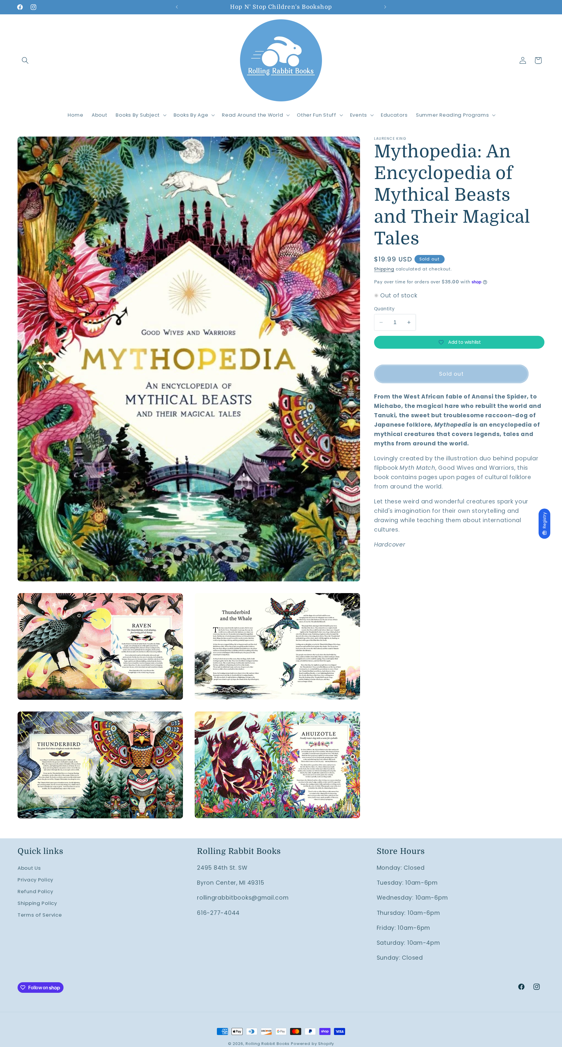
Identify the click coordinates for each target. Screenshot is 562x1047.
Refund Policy (35, 891)
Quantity (384, 309)
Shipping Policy (37, 903)
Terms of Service (40, 914)
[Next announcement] (385, 7)
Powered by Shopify (312, 1043)
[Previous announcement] (176, 7)
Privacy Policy (35, 879)
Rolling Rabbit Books (267, 1043)
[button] (25, 60)
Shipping (384, 269)
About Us (29, 867)
